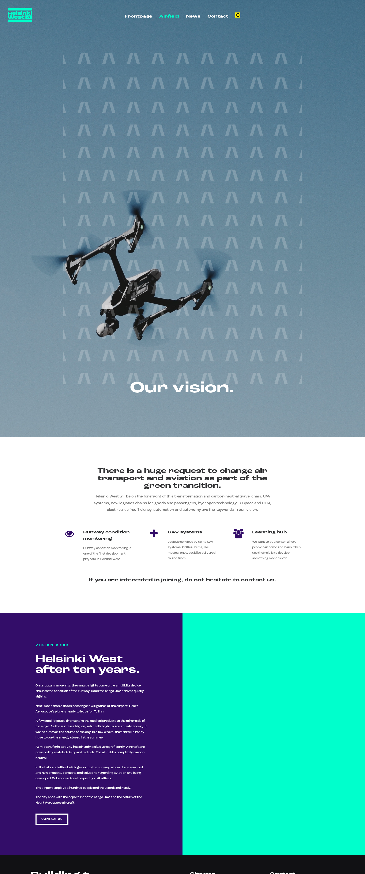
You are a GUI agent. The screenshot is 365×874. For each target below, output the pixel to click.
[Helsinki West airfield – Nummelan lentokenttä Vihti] (20, 15)
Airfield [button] (169, 16)
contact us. (258, 580)
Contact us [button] (52, 819)
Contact (217, 16)
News (193, 16)
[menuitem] (138, 16)
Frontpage (138, 16)
